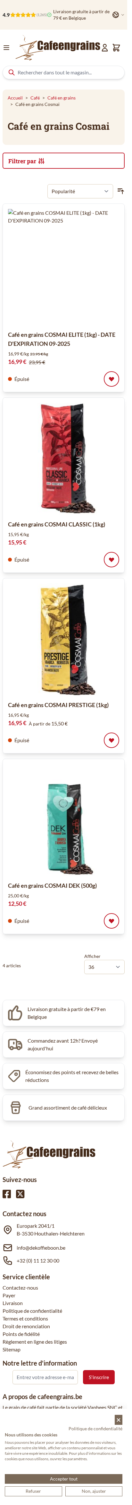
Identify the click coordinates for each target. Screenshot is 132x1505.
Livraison (13, 1303)
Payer (9, 1295)
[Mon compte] (104, 47)
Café (35, 97)
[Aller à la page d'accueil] (57, 47)
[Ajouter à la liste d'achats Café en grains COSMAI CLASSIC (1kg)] (111, 559)
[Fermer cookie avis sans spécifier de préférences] (118, 1420)
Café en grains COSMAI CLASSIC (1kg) (56, 524)
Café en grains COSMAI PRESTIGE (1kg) (58, 704)
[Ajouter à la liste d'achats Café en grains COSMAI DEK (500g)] (111, 921)
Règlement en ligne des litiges (35, 1342)
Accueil (15, 97)
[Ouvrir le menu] (6, 48)
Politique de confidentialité (32, 1311)
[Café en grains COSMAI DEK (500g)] (63, 820)
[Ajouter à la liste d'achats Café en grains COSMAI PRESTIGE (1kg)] (111, 740)
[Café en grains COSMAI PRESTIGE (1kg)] (63, 639)
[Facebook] (7, 1194)
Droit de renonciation (26, 1326)
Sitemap (12, 1349)
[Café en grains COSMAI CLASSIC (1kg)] (63, 459)
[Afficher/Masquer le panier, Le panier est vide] (116, 47)
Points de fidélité (21, 1334)
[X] (20, 1194)
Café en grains (61, 97)
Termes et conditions (25, 1318)
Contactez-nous (20, 1287)
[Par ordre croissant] (121, 191)
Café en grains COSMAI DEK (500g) (52, 885)
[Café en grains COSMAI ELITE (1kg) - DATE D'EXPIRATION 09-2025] (65, 267)
